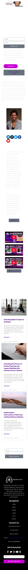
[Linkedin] (8, 137)
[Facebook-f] (19, 137)
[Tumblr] (20, 552)
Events (3, 274)
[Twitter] (16, 137)
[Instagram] (12, 137)
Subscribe (11, 66)
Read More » (7, 337)
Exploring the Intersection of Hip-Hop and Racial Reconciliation (13, 415)
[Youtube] (8, 141)
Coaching (4, 277)
